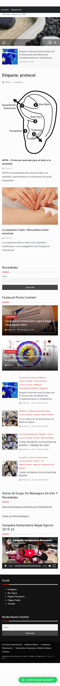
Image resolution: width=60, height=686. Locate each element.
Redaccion (8, 168)
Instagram (12, 589)
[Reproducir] (5, 565)
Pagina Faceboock (16, 596)
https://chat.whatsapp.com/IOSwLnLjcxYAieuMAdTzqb (27, 507)
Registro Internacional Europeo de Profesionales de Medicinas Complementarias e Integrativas (37, 54)
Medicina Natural (47, 415)
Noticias (22, 468)
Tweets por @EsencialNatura (15, 516)
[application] (30, 553)
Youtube (11, 603)
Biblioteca (42, 378)
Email (4, 276)
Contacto (5, 652)
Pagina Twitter (14, 600)
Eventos (36, 415)
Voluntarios (43, 388)
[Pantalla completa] (54, 565)
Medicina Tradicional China (43, 465)
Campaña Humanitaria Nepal (39, 411)
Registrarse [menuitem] (16, 9)
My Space (12, 593)
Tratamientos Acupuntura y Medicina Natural (33, 648)
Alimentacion (7, 648)
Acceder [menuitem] (5, 9)
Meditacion (37, 385)
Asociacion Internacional (28, 378)
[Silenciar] (49, 565)
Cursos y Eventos (25, 381)
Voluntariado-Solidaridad (28, 388)
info (42, 461)
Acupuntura (11, 316)
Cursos (50, 434)
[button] (38, 680)
